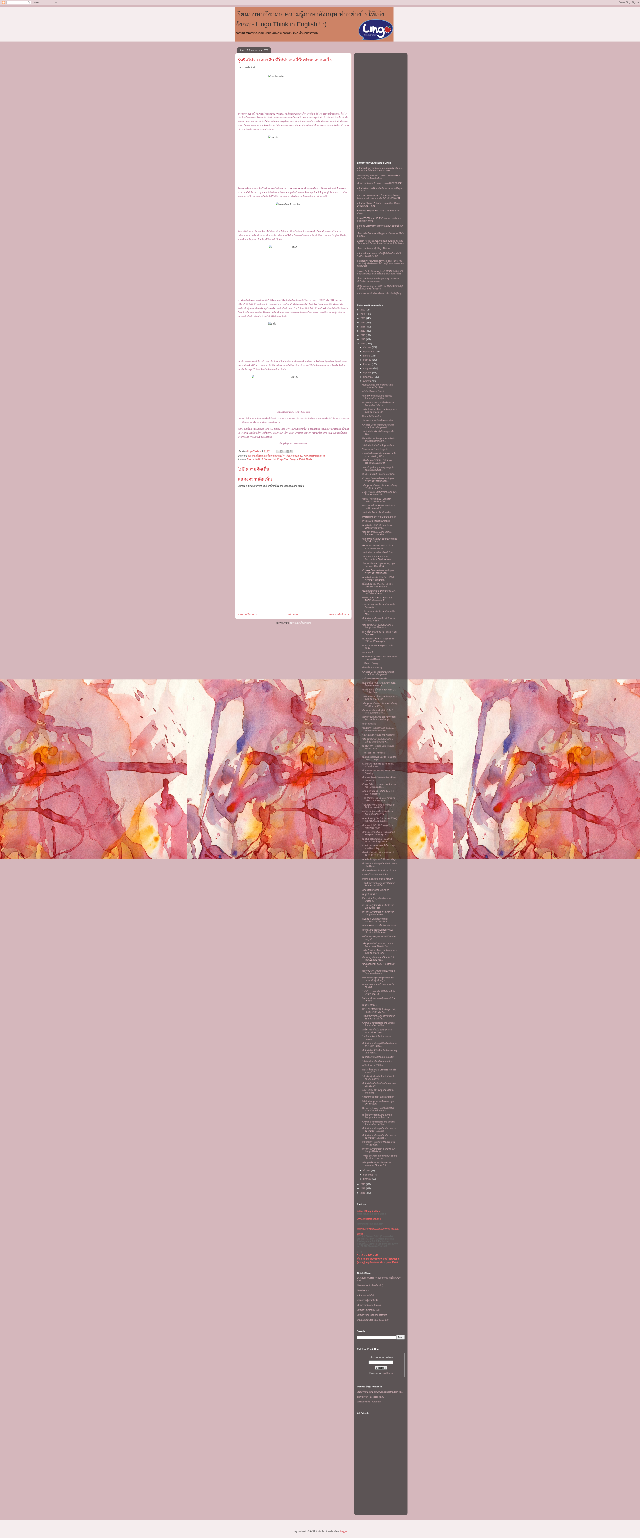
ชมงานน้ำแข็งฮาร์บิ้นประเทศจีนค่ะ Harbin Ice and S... (378, 507)
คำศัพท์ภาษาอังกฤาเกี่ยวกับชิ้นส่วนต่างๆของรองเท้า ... (378, 619)
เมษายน (367, 381)
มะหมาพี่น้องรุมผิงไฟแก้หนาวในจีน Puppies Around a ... (379, 684)
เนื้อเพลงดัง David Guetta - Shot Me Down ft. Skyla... (379, 758)
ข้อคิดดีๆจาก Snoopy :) (373, 667)
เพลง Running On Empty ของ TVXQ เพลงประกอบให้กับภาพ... (379, 819)
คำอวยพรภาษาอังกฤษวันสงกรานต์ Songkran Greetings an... (378, 833)
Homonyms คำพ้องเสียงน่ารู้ (370, 1285)
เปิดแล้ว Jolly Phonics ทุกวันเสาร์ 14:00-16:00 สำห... (378, 853)
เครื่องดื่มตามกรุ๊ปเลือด (372, 1065)
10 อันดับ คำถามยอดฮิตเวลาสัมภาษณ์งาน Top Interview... (377, 558)
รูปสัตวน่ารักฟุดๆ (370, 663)
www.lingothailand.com (315, 456)
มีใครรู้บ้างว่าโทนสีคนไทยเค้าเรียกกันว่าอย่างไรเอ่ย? (378, 972)
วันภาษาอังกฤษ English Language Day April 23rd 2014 (378, 564)
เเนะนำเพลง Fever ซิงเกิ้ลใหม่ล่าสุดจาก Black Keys (378, 847)
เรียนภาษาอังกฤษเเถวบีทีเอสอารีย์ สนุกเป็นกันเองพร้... (378, 958)
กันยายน (367, 360)
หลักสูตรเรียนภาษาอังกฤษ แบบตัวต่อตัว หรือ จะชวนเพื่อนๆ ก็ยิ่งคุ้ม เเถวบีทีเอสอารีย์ (379, 169)
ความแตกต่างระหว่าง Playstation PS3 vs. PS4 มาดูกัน (378, 640)
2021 (363, 314)
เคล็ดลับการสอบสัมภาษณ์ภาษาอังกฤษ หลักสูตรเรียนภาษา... (377, 1116)
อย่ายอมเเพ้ (367, 652)
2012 (363, 1188)
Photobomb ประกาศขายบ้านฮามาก (379, 517)
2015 (363, 339)
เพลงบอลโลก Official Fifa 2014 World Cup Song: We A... (377, 840)
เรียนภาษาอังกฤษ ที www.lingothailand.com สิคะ (380, 1392)
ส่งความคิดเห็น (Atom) (300, 623)
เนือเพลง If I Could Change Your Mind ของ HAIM (377, 826)
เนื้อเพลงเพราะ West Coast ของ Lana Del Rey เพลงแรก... (377, 585)
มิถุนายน (367, 372)
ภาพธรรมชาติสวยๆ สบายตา (375, 890)
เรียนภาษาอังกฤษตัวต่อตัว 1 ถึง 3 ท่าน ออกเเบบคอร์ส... (377, 547)
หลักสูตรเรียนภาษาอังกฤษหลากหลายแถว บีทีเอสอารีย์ (377, 1164)
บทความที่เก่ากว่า (339, 614)
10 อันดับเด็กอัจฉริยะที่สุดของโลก (378, 445)
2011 (363, 1193)
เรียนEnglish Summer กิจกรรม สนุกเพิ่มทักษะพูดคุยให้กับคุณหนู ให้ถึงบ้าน (380, 287)
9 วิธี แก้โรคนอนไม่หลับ (373, 391)
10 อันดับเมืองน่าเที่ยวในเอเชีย (376, 512)
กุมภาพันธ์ (368, 1175)
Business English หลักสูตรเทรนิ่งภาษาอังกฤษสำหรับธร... (378, 1109)
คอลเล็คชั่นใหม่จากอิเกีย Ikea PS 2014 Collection (378, 792)
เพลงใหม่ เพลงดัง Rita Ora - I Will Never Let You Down (378, 578)
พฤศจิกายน (369, 351)
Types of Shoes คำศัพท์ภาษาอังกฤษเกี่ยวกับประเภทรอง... (379, 1157)
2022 (363, 309)
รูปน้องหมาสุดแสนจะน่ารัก (374, 678)
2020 (363, 318)
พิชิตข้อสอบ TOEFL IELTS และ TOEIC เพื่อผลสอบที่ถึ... (377, 461)
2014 (363, 343)
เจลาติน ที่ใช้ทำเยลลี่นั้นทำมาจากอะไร (266, 456)
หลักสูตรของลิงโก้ (365, 1295)
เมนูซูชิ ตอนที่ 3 (369, 894)
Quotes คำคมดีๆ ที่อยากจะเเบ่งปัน (378, 474)
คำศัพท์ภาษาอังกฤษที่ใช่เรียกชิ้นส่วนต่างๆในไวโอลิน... (379, 1044)
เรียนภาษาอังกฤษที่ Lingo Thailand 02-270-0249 (379, 183)
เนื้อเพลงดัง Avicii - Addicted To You (379, 870)
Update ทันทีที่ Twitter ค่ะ (369, 1401)
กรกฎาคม (368, 368)
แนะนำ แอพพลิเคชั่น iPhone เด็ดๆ (373, 1320)
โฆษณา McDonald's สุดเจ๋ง (375, 449)
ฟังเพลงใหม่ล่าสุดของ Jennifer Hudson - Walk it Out (376, 500)
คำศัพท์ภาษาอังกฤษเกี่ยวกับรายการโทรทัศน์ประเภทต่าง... (379, 1129)
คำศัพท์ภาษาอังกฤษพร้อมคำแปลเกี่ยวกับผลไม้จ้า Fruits (377, 931)
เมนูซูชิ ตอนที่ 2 (369, 1005)
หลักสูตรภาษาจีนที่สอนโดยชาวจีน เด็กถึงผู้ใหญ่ (379, 293)
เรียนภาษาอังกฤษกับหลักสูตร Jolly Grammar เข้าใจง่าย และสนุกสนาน (378, 279)
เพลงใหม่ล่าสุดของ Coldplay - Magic (379, 859)
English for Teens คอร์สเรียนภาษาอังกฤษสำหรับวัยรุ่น (378, 404)
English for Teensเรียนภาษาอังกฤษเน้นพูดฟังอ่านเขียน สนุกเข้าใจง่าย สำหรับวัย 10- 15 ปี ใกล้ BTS (380, 242)
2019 (363, 322)
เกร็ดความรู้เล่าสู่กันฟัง (367, 1300)
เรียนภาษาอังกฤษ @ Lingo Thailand (374, 248)
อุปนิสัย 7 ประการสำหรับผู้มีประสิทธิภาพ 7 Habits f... (375, 920)
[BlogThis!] (281, 451)
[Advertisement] (293, 586)
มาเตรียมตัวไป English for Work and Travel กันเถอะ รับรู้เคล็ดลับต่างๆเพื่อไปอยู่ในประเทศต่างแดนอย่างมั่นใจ (380, 263)
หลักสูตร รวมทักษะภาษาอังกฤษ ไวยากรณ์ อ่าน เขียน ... (377, 397)
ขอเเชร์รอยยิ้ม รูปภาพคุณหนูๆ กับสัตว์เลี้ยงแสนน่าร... (378, 468)
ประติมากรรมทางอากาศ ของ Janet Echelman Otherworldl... (379, 729)
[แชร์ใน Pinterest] (290, 451)
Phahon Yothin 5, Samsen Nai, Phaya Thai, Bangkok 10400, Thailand (280, 459)
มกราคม (367, 1179)
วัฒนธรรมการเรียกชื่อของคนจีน (377, 420)
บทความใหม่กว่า (247, 614)
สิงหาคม (367, 364)
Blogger (343, 1531)
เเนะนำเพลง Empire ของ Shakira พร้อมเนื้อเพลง (378, 765)
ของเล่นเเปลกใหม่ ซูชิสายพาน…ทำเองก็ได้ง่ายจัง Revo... (379, 592)
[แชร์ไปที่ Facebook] (287, 451)
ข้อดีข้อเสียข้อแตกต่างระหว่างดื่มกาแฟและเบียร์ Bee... (377, 386)
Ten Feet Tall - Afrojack (373, 752)
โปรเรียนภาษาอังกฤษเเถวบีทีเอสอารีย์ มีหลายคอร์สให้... (378, 806)
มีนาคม (367, 1170)
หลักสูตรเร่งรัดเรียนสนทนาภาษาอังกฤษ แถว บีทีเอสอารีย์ (377, 944)
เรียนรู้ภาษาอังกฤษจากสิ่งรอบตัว (372, 1315)
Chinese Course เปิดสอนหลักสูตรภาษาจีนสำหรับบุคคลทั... (378, 426)
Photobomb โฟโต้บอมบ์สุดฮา (376, 521)
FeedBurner (387, 1373)
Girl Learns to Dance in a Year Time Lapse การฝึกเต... (379, 657)
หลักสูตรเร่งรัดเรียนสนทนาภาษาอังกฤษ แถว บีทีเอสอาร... (377, 626)
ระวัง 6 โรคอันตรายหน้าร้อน (375, 874)
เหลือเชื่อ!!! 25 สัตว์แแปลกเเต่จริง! (378, 1057)
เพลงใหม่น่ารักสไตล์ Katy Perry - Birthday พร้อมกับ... (378, 526)
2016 (363, 335)
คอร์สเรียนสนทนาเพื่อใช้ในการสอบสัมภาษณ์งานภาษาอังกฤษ (379, 718)
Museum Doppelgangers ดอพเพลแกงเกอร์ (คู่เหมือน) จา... (378, 979)
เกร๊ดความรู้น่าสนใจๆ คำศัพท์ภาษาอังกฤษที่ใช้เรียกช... (378, 1150)
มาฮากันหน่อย (369, 723)
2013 (363, 1184)
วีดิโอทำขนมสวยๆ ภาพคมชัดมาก (378, 1097)
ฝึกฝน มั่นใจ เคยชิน (371, 416)
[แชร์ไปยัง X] (284, 451)
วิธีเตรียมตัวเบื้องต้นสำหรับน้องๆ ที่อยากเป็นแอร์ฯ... (378, 1077)
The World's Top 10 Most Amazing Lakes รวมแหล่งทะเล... (378, 799)
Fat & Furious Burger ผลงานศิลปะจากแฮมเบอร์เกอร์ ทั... (378, 439)
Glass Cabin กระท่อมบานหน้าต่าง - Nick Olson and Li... (379, 785)
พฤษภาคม (368, 377)
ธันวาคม (367, 347)
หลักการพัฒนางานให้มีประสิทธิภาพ (379, 925)
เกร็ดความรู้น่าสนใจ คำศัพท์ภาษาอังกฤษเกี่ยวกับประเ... (378, 913)
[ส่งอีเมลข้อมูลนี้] (278, 451)
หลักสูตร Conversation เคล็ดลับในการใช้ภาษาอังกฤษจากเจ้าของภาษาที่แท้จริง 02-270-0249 (378, 197)
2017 (363, 331)
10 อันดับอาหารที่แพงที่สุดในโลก (377, 552)
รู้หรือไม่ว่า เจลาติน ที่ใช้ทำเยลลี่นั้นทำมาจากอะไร (285, 59)
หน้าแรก (293, 614)
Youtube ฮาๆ (363, 1290)
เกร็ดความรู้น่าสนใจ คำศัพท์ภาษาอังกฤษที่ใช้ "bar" (378, 906)
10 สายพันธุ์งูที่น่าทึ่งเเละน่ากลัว (377, 1061)
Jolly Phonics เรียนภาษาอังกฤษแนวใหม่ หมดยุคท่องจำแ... (379, 951)
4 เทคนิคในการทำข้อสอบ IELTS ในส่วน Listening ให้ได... (379, 455)
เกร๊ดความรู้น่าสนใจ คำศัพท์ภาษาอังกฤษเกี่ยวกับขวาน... (378, 813)
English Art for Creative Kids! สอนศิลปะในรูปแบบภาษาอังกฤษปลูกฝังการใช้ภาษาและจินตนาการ (380, 272)
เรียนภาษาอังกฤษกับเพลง (369, 1305)
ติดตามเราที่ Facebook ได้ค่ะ (370, 1397)
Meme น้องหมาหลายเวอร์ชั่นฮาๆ (377, 879)
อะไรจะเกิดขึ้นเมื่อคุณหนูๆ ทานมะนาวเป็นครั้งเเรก (377, 1031)
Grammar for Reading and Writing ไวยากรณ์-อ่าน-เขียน (378, 1024)
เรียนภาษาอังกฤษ (294, 456)
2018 (363, 326)
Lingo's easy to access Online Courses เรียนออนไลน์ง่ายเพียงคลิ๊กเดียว (378, 177)
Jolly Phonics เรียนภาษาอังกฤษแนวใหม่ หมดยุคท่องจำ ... (379, 410)
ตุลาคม (367, 355)
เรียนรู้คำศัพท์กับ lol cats (368, 1310)
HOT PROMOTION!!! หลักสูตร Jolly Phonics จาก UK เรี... (379, 1010)
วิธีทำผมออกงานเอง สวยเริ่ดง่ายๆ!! (378, 735)
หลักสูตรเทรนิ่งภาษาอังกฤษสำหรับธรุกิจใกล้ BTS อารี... (379, 486)
